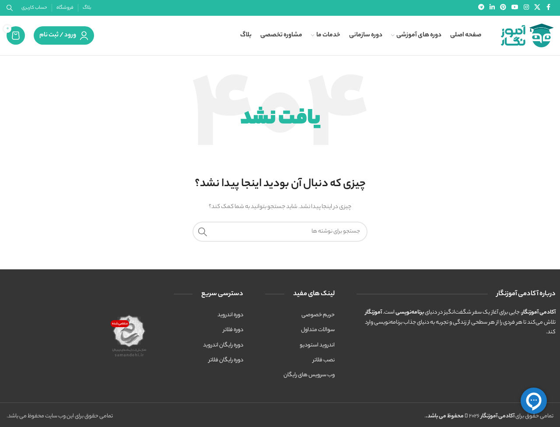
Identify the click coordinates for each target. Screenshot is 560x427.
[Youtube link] (515, 7)
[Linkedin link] (492, 7)
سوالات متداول (318, 330)
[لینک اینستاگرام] (526, 7)
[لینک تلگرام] (481, 7)
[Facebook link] (548, 7)
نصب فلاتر (324, 360)
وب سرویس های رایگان (309, 375)
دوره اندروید (230, 315)
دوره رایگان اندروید (223, 345)
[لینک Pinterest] (503, 7)
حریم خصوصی (318, 315)
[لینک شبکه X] (537, 7)
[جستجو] (202, 232)
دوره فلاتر (233, 330)
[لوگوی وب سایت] (527, 35)
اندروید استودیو (317, 345)
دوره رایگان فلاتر (226, 360)
